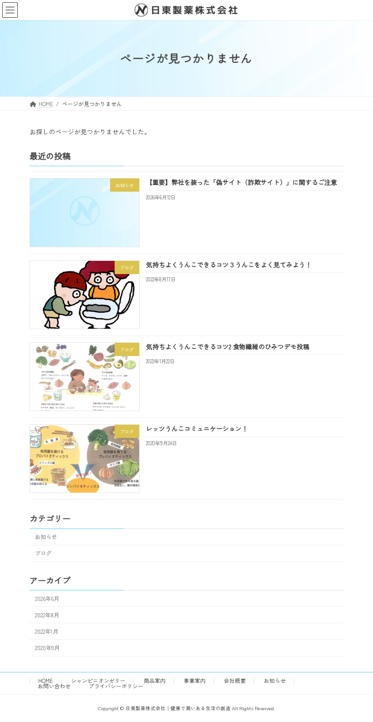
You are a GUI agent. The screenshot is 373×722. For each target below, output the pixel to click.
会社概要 (235, 680)
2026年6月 (47, 598)
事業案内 (195, 680)
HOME (45, 680)
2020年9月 (47, 648)
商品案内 (155, 680)
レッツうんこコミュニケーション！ (197, 428)
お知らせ (46, 537)
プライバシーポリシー (116, 686)
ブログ (43, 553)
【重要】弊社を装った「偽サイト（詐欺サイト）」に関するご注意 (241, 182)
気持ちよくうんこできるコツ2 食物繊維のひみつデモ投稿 (227, 346)
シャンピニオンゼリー (98, 680)
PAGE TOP (355, 691)
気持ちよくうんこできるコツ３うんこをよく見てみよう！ (229, 264)
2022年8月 (47, 615)
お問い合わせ (54, 686)
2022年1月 (46, 631)
